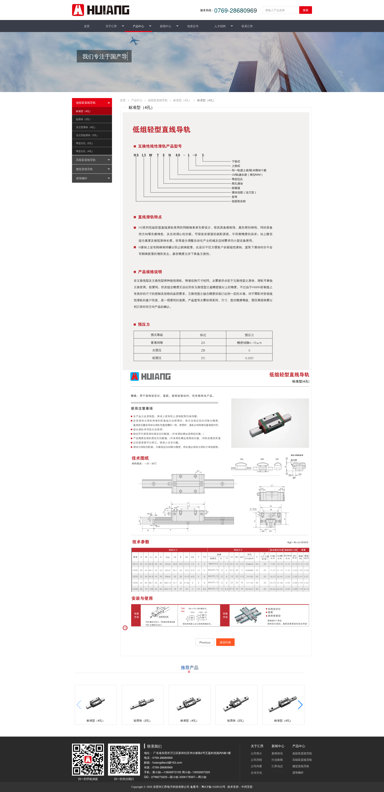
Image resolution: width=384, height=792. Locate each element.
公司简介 (256, 753)
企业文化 (256, 772)
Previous (204, 642)
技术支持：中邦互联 (240, 786)
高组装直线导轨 (302, 760)
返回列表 (225, 642)
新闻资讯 (277, 753)
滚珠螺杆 (298, 772)
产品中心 (136, 100)
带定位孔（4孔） (85, 151)
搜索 (305, 10)
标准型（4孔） (84, 111)
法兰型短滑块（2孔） (87, 135)
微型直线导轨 (300, 766)
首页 (123, 100)
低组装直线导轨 (158, 100)
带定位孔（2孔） (85, 143)
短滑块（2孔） (84, 119)
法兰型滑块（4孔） (86, 127)
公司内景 (256, 766)
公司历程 (256, 760)
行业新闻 (277, 760)
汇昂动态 (277, 766)
